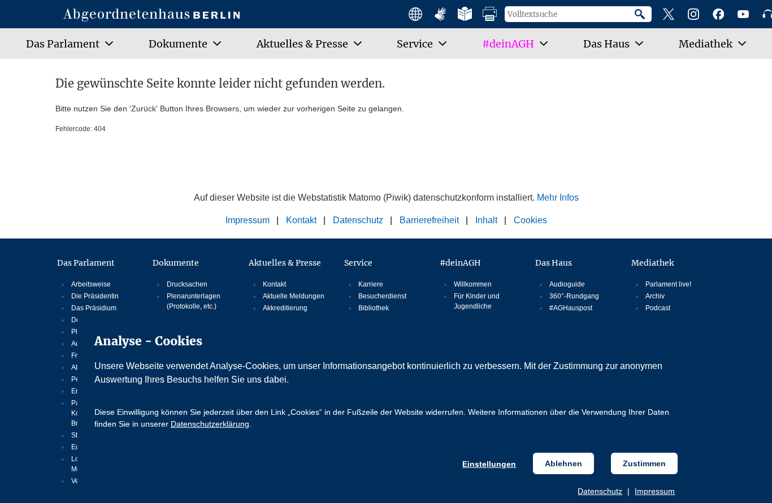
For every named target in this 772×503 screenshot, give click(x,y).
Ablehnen (563, 463)
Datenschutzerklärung (210, 423)
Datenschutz (600, 491)
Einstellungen (489, 464)
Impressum (655, 491)
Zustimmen (644, 463)
